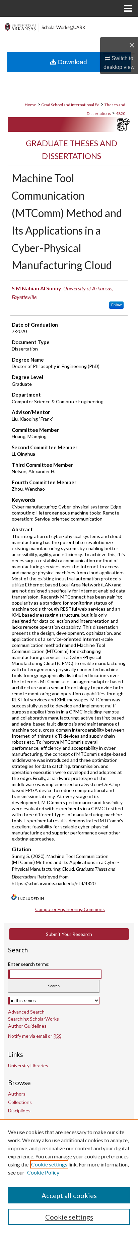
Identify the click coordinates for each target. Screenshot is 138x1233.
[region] (69, 1176)
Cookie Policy (43, 1172)
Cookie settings (49, 1164)
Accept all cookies (69, 1195)
